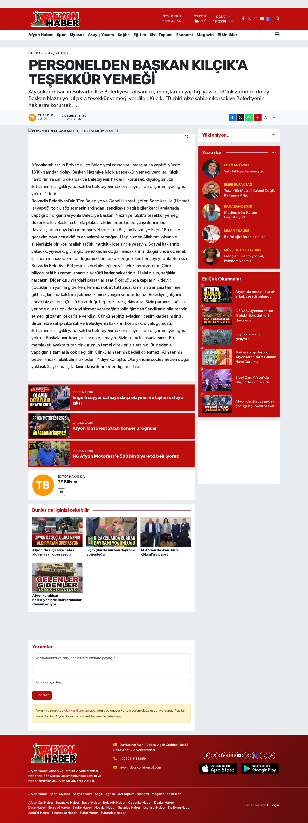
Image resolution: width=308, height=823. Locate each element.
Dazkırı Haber (164, 802)
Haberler (35, 53)
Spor (61, 35)
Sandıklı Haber (38, 812)
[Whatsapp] (263, 755)
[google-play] (260, 768)
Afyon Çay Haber (40, 802)
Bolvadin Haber (114, 802)
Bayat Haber (91, 802)
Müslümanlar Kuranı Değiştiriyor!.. (240, 215)
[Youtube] (239, 755)
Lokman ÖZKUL (237, 165)
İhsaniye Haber (129, 807)
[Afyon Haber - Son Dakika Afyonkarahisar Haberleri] (55, 19)
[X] (214, 755)
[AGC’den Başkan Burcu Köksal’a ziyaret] (165, 532)
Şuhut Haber (89, 812)
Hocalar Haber (105, 807)
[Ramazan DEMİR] (211, 212)
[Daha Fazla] (258, 117)
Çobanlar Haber (140, 802)
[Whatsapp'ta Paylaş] (249, 117)
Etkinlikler (227, 35)
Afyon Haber (40, 35)
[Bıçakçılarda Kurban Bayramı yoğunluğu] (111, 532)
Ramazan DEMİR (238, 206)
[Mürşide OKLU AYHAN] (211, 256)
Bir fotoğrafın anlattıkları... (246, 237)
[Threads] (247, 755)
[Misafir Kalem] (211, 234)
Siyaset (77, 35)
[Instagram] (231, 755)
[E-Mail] (61, 492)
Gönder (42, 695)
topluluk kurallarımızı (73, 710)
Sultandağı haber (113, 812)
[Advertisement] (239, 452)
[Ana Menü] (277, 35)
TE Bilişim (273, 805)
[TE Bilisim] (43, 485)
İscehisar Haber (154, 807)
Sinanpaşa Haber (64, 812)
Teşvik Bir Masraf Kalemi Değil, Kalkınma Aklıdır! (249, 193)
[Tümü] (273, 135)
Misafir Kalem (236, 231)
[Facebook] (206, 755)
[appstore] (218, 768)
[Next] (255, 755)
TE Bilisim (67, 482)
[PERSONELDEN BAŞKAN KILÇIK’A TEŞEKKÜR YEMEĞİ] (111, 131)
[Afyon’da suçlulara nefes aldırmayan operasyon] (57, 532)
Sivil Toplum (161, 35)
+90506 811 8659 (132, 758)
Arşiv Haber (58, 53)
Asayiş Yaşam (101, 35)
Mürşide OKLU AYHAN (242, 250)
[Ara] (278, 19)
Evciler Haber (82, 807)
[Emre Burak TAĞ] (211, 190)
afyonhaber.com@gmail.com (140, 767)
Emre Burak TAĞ (238, 184)
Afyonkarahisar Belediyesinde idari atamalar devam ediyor (57, 600)
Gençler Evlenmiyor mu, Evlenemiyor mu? (244, 258)
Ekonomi (184, 35)
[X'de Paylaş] (240, 117)
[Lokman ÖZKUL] (211, 168)
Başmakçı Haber (67, 802)
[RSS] (271, 755)
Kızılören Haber (179, 807)
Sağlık (124, 35)
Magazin (205, 35)
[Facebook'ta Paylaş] (232, 117)
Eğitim (139, 35)
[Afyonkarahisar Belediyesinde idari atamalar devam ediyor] (57, 577)
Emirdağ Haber (59, 807)
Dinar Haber (37, 807)
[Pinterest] (223, 755)
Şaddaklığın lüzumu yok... (245, 171)
